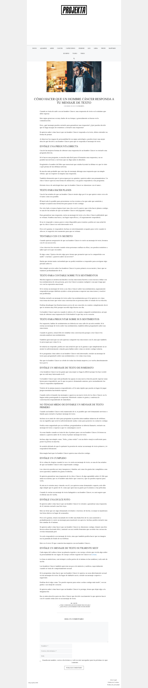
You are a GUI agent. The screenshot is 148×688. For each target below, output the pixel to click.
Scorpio (66, 53)
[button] (74, 58)
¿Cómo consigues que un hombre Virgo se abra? (75, 605)
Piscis (103, 48)
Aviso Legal (113, 680)
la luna (93, 555)
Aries (52, 48)
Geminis (81, 48)
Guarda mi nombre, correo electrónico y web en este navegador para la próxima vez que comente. (75, 661)
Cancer (60, 48)
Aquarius (43, 48)
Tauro (75, 53)
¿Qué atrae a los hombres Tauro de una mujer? (75, 606)
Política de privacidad (113, 685)
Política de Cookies (113, 682)
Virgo (83, 53)
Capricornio (70, 48)
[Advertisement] (74, 33)
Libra (96, 48)
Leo (89, 48)
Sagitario (112, 48)
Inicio (34, 48)
